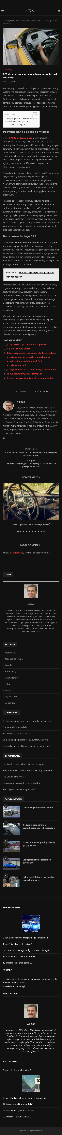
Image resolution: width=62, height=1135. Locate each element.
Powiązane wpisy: (18, 124)
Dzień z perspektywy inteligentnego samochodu (25, 937)
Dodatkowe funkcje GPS (17, 121)
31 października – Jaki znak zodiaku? (19, 956)
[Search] (59, 11)
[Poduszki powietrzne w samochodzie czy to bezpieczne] (11, 829)
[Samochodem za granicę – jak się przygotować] (11, 846)
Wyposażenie (11, 696)
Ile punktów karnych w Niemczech (24, 373)
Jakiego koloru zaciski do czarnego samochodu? (31, 369)
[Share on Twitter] (41, 391)
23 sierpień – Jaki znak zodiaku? (17, 1116)
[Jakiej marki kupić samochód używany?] (11, 864)
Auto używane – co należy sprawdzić (31, 524)
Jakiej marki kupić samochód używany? (26, 344)
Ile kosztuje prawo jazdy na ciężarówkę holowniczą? (27, 721)
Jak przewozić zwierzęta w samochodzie (21, 783)
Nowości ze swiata (14, 658)
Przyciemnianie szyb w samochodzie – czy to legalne (27, 770)
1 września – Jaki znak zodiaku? (17, 944)
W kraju (8, 690)
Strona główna (9, 20)
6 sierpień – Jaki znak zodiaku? (17, 1070)
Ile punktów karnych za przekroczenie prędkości (25, 1098)
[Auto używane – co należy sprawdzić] (31, 501)
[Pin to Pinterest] (44, 391)
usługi (8, 684)
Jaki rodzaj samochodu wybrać (38, 807)
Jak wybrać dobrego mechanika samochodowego (38, 878)
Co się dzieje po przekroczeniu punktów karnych (25, 739)
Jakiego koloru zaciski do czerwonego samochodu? (26, 746)
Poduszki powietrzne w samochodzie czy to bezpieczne (39, 826)
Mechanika (10, 652)
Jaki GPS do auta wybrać (18, 348)
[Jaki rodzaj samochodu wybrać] (11, 811)
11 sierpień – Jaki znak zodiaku (17, 733)
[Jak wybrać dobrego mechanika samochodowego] (11, 881)
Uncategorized (12, 677)
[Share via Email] (47, 391)
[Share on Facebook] (37, 391)
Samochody (10, 671)
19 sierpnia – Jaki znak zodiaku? (17, 962)
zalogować (18, 552)
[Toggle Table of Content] (33, 114)
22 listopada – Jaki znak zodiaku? (18, 1104)
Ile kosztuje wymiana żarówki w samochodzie (30, 378)
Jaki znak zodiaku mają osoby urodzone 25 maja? (26, 950)
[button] (5, 507)
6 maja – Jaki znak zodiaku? (15, 727)
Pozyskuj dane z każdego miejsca (21, 118)
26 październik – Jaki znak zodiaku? (19, 1110)
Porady (8, 665)
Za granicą (10, 703)
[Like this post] (35, 391)
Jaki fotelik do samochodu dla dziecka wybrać (24, 764)
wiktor (14, 81)
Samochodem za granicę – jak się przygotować (39, 844)
